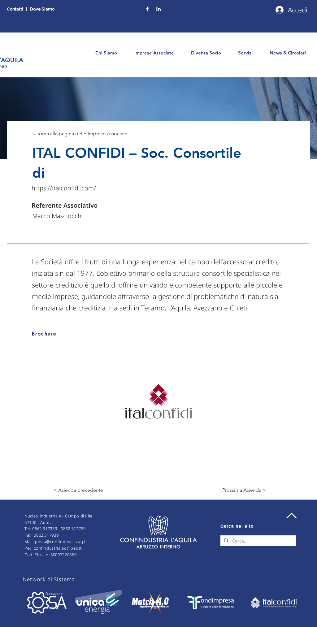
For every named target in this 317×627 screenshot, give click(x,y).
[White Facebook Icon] (147, 9)
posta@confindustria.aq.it (61, 541)
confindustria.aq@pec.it (57, 548)
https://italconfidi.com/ (64, 188)
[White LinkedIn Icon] (158, 9)
